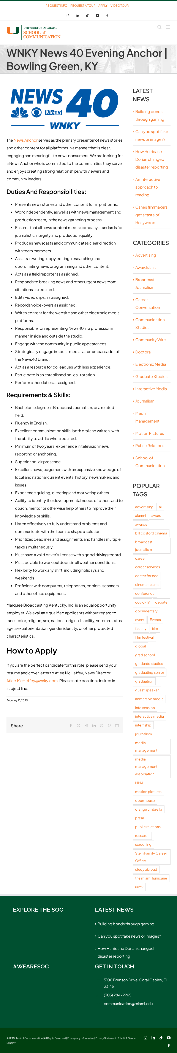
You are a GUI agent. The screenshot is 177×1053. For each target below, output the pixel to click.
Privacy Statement (105, 1038)
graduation (144, 681)
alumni (140, 515)
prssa (139, 818)
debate (161, 602)
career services (147, 567)
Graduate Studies (151, 376)
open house (145, 800)
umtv (139, 887)
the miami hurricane (151, 878)
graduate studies (149, 663)
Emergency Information (80, 1038)
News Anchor (26, 140)
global (140, 646)
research (142, 835)
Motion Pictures (149, 433)
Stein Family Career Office (151, 857)
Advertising (145, 254)
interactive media (149, 716)
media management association (146, 766)
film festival (144, 637)
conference (145, 593)
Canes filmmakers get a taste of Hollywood (151, 214)
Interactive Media (151, 388)
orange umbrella (148, 809)
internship (143, 725)
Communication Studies (150, 323)
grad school (145, 655)
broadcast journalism (143, 546)
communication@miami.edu (128, 1003)
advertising (144, 507)
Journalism (144, 400)
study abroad (146, 869)
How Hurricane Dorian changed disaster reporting (151, 159)
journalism (143, 734)
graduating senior (149, 672)
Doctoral (143, 351)
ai (160, 507)
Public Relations (149, 445)
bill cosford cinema (151, 533)
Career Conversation (147, 303)
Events (155, 619)
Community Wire (150, 339)
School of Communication (150, 461)
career (140, 558)
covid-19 (142, 602)
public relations (148, 826)
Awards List (145, 267)
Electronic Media (150, 364)
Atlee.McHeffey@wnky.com (32, 680)
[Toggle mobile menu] (168, 27)
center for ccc (146, 575)
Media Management (147, 417)
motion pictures (148, 791)
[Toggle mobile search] (159, 27)
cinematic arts (146, 584)
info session (145, 707)
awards (141, 524)
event (139, 619)
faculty (141, 628)
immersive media (149, 699)
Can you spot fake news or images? (129, 936)
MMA (139, 782)
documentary (146, 611)
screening (143, 844)
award (156, 515)
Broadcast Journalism (145, 283)
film (155, 628)
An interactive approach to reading (147, 187)
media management (146, 746)
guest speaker (147, 690)
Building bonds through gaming (126, 923)
